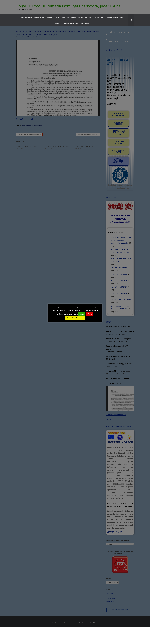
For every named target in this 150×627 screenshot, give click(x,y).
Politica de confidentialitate (75, 318)
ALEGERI (57, 23)
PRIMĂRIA (65, 17)
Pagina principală (26, 17)
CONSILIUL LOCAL (53, 17)
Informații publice (112, 17)
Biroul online (99, 17)
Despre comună (39, 17)
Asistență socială (77, 17)
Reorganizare (84, 23)
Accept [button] (82, 314)
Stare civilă (88, 17)
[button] (131, 20)
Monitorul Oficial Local (70, 23)
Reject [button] (90, 314)
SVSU (122, 17)
